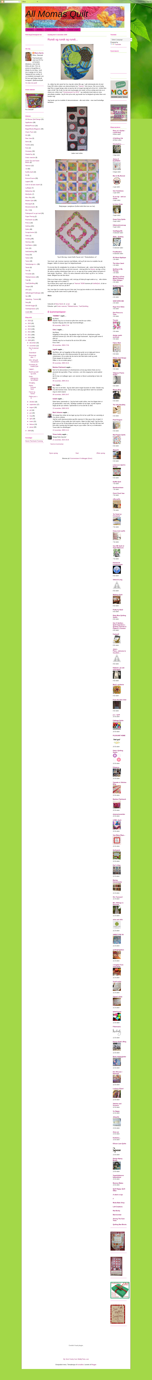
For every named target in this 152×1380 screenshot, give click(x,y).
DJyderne (116, 767)
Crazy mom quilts (119, 531)
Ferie (27, 148)
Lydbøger (28, 188)
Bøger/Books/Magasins (33, 129)
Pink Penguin (117, 420)
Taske (27, 261)
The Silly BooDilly (119, 405)
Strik (26, 248)
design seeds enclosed (117, 336)
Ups (26, 296)
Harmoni (28, 165)
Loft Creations (118, 1207)
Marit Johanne (57, 412)
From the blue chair (119, 700)
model (27, 312)
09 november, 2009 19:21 (61, 381)
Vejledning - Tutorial (31, 299)
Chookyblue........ (119, 144)
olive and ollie (118, 919)
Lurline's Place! (118, 1088)
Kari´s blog (116, 865)
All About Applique (119, 257)
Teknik (27, 267)
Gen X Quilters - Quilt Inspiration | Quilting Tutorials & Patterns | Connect (119, 625)
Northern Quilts (118, 286)
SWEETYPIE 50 (118, 934)
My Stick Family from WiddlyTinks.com (76, 1359)
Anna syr (116, 1132)
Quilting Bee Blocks (120, 1224)
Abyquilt (116, 450)
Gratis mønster (62, 306)
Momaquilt (28, 204)
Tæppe (27, 286)
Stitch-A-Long (117, 580)
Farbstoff (116, 634)
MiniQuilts (28, 194)
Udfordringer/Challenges (33, 293)
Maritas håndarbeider (117, 881)
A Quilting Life (118, 138)
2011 (29, 335)
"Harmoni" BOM (79, 283)
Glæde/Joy (28, 154)
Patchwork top (30, 220)
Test (26, 270)
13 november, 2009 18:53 (61, 408)
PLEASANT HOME (119, 735)
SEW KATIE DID (118, 301)
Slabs (27, 235)
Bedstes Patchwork (59, 367)
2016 (29, 320)
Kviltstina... (117, 1138)
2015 (29, 323)
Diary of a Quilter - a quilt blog (119, 131)
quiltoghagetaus (118, 950)
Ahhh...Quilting (118, 237)
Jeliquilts (116, 1117)
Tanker (27, 258)
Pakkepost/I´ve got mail (33, 213)
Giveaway (28, 151)
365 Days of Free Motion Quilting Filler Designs (118, 278)
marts (31, 421)
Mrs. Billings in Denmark (118, 903)
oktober (32, 402)
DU (26, 135)
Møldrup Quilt (117, 595)
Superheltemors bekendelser (118, 1176)
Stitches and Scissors (117, 1104)
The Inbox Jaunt (118, 263)
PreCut (27, 223)
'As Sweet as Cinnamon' (117, 515)
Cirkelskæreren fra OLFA (71, 92)
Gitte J (55, 329)
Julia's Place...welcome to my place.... (119, 651)
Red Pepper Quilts (119, 435)
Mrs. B (27, 210)
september (33, 404)
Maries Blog (117, 390)
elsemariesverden (119, 814)
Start (77, 453)
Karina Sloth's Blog (119, 1042)
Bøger (62, 29)
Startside (30, 29)
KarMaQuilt (96, 283)
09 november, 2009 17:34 (61, 325)
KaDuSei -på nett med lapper (118, 668)
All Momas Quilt (56, 14)
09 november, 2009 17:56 (61, 345)
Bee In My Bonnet (119, 176)
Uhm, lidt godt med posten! (34, 361)
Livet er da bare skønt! (32, 184)
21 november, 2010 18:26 (61, 440)
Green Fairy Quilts (119, 219)
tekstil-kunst (117, 1011)
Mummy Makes (118, 1183)
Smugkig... (32, 383)
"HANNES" (56, 316)
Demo (27, 141)
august (31, 407)
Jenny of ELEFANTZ (116, 160)
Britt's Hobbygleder (119, 1057)
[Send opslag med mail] (74, 304)
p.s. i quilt (116, 715)
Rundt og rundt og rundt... (33, 373)
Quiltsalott (116, 850)
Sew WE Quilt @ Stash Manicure (118, 547)
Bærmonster (117, 1215)
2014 (29, 326)
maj (30, 416)
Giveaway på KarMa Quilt (33, 365)
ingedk (55, 349)
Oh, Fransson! (118, 897)
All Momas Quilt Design (33, 119)
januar (31, 427)
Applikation (28, 122)
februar (31, 424)
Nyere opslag (53, 453)
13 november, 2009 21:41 (61, 430)
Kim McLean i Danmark (117, 1072)
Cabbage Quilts (118, 720)
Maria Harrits (39, 53)
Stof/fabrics (29, 245)
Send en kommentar (56, 444)
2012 (29, 332)
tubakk (55, 399)
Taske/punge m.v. (31, 264)
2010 (29, 337)
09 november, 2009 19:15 (61, 363)
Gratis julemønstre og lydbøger (33, 378)
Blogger (93, 1364)
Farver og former (32, 393)
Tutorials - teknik (51, 29)
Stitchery (28, 242)
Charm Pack (29, 132)
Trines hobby (57, 434)
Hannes (81, 86)
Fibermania (117, 1026)
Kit (26, 175)
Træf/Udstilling (83, 306)
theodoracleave (118, 487)
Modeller (39, 29)
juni (30, 413)
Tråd (26, 280)
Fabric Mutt (117, 343)
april (31, 418)
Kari (54, 385)
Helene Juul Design (119, 358)
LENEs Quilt (117, 820)
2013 (29, 329)
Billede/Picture (30, 126)
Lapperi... (32, 369)
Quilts (27, 229)
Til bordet (28, 274)
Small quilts (117, 981)
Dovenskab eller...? (32, 356)
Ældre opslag (100, 453)
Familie (27, 145)
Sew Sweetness (118, 191)
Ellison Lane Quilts (119, 1143)
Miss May (28, 197)
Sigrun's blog (117, 996)
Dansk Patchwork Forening (34, 441)
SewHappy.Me (117, 231)
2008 (29, 431)
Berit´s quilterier (118, 684)
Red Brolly (116, 1211)
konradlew (80, 1364)
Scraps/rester (29, 232)
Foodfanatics (117, 252)
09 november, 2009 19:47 (61, 394)
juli (30, 410)
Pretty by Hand (118, 610)
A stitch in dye (118, 1195)
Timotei (115, 320)
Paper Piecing (29, 216)
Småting (28, 239)
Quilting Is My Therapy (118, 270)
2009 (29, 340)
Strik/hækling (29, 251)
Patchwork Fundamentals (118, 563)
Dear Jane (28, 138)
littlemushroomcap (119, 225)
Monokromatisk (30, 207)
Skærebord (32, 353)
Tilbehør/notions (73, 306)
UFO (26, 290)
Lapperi (27, 181)
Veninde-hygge (30, 305)
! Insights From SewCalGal (118, 965)
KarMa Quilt (29, 172)
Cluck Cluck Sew (118, 493)
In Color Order (118, 204)
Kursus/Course (30, 178)
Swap (27, 254)
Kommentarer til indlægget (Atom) (81, 458)
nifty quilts (116, 499)
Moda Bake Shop (119, 1203)
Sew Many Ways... (119, 835)
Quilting (27, 226)
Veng (27, 302)
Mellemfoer (28, 191)
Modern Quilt (29, 200)
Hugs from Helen (118, 307)
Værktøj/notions (30, 309)
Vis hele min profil (31, 83)
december (32, 343)
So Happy (116, 1111)
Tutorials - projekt (73, 29)
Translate (118, 44)
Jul (26, 169)
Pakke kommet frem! (32, 387)
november (32, 346)
